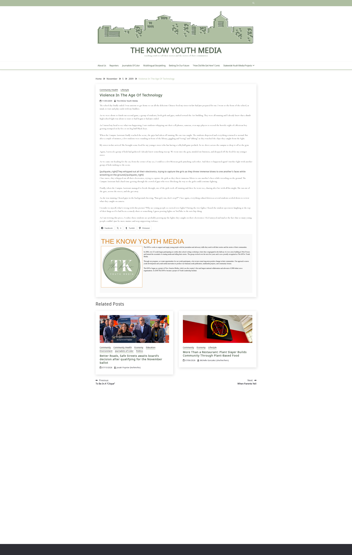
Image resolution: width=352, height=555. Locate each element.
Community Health (109, 89)
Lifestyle (125, 89)
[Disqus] (176, 426)
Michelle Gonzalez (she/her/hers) (214, 360)
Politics (139, 350)
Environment (106, 350)
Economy (138, 347)
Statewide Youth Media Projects (237, 65)
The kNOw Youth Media (176, 50)
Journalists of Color (131, 65)
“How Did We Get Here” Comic (206, 65)
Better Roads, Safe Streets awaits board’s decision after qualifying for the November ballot (131, 359)
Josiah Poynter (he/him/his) (128, 367)
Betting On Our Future (179, 65)
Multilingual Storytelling (154, 65)
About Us (102, 65)
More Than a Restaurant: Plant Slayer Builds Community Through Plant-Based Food (215, 353)
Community (105, 347)
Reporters (114, 65)
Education (150, 347)
